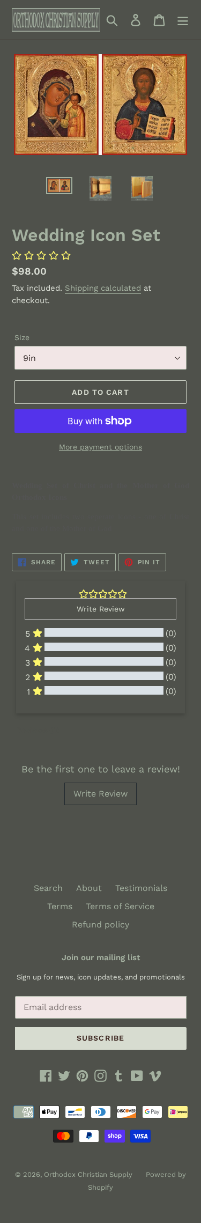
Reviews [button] (37, 730)
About (89, 888)
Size (21, 337)
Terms (59, 906)
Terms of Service (120, 906)
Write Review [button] (101, 609)
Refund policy (100, 924)
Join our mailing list (101, 957)
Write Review (100, 794)
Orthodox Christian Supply (88, 1174)
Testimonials (141, 888)
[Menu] (183, 20)
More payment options (100, 447)
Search (48, 888)
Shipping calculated (103, 288)
